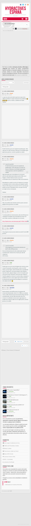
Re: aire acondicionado (8, 91)
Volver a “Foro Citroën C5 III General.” (11, 350)
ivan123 (11, 145)
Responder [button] (6, 86)
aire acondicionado (8, 79)
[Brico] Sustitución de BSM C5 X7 (16, 405)
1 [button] (24, 345)
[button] (22, 18)
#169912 (5, 158)
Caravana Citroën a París (9, 456)
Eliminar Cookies (7, 448)
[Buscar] (13, 82)
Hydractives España (15, 10)
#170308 (5, 228)
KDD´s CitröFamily (8, 459)
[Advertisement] (15, 48)
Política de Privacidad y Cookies (11, 445)
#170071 (5, 211)
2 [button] (26, 345)
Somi (11, 262)
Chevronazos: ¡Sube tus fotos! (11, 451)
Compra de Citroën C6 (13, 409)
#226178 (5, 287)
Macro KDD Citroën (8, 454)
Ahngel (11, 93)
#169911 (5, 145)
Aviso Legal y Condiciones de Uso (12, 443)
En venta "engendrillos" (14, 390)
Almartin (12, 158)
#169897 (5, 93)
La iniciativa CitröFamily (8, 462)
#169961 (5, 199)
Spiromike (12, 287)
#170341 (5, 262)
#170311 (5, 240)
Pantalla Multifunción (13, 400)
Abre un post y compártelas (21, 75)
